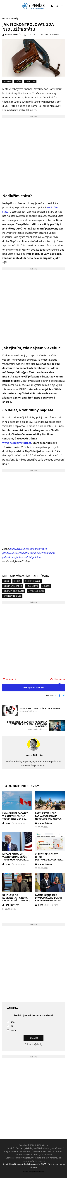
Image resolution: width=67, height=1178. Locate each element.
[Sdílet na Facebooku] (59, 696)
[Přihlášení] (52, 6)
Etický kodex (53, 1164)
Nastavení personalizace (33, 1171)
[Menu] (62, 6)
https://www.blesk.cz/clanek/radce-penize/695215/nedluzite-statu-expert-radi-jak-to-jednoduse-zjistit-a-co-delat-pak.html (29, 553)
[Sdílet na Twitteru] (63, 696)
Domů (5, 1164)
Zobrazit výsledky (34, 1044)
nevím (14, 1030)
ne (12, 1026)
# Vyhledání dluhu (36, 591)
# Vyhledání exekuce (12, 596)
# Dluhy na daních (32, 581)
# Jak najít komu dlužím (14, 591)
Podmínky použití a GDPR (35, 1164)
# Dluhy (17, 581)
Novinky (7, 81)
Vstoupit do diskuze (33, 687)
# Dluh (6, 581)
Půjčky (18, 81)
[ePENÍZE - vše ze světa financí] (33, 6)
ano (13, 1022)
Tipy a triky (30, 81)
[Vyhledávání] (57, 6)
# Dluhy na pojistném (13, 586)
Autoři (20, 1164)
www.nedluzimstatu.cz (16, 443)
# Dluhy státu (32, 586)
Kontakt (12, 1164)
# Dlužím (46, 586)
